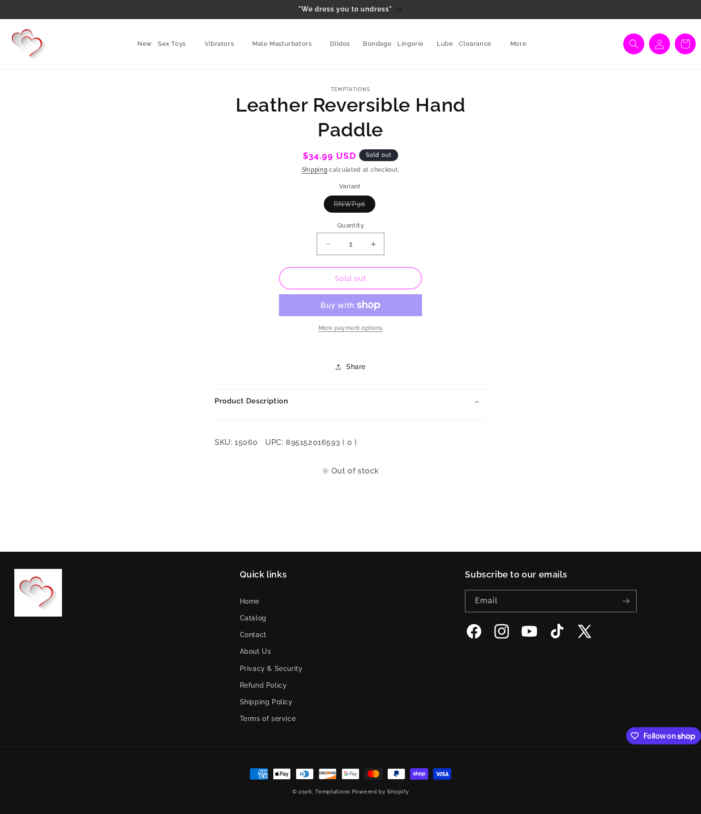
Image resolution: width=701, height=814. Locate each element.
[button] (175, 44)
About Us (255, 651)
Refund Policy (263, 685)
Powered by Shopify (380, 792)
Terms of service (268, 718)
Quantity (350, 225)
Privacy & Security (271, 668)
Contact (253, 635)
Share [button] (356, 367)
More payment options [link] (351, 328)
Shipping (315, 169)
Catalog (253, 618)
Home (249, 601)
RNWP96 (354, 206)
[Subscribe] (625, 601)
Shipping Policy (266, 702)
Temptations (332, 792)
